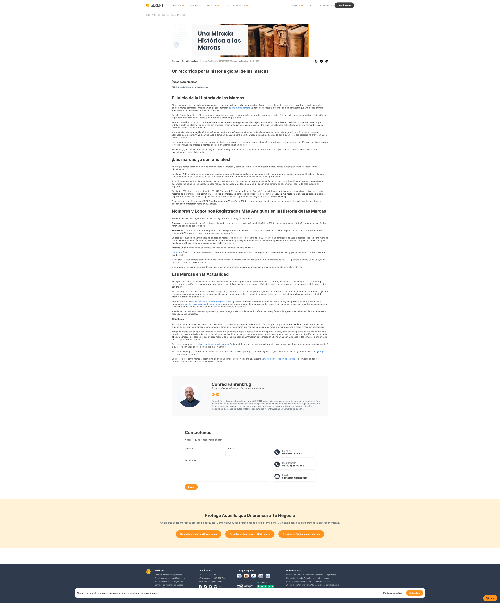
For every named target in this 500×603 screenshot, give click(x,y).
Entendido (414, 593)
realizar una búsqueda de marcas (212, 344)
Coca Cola (177, 252)
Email (231, 448)
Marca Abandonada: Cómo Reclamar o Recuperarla (307, 578)
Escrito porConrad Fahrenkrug (185, 61)
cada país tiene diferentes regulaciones (211, 301)
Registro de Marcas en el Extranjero (250, 534)
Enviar (191, 487)
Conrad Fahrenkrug (231, 384)
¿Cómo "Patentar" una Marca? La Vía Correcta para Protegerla (312, 585)
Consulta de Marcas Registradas (198, 534)
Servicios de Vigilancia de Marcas (169, 585)
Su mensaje (190, 460)
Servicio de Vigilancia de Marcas (301, 534)
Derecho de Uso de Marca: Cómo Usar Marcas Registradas (311, 575)
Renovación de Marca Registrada (169, 581)
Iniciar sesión (326, 5)
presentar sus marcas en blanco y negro (202, 304)
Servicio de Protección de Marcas (278, 358)
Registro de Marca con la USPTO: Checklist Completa (308, 581)
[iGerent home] (155, 5)
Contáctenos (344, 5)
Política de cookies (392, 593)
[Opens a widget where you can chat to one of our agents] (490, 598)
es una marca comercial (240, 107)
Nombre (189, 448)
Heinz (174, 259)
